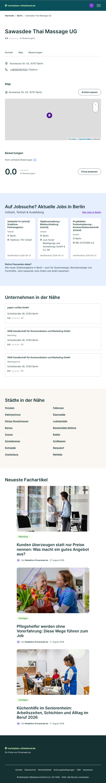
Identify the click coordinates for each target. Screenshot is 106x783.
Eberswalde (59, 414)
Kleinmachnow (13, 414)
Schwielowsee (12, 441)
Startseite (9, 15)
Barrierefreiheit (44, 770)
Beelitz (56, 434)
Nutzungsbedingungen (64, 770)
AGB (79, 770)
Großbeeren (59, 441)
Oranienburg (11, 454)
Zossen (9, 434)
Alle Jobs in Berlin (91, 212)
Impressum (88, 770)
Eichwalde (10, 447)
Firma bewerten (89, 171)
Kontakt (18, 770)
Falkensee (58, 407)
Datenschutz (30, 770)
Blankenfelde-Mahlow (64, 427)
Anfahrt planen (90, 92)
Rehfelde (57, 454)
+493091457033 (18, 69)
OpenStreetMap (85, 139)
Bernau (9, 427)
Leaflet (73, 139)
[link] (20, 238)
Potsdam (9, 407)
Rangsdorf (58, 447)
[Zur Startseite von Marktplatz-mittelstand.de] (20, 5)
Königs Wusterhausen (16, 421)
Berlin (19, 15)
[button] (91, 5)
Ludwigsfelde (60, 421)
